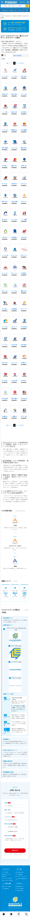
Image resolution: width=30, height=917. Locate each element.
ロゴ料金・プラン (13, 10)
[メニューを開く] (2, 2)
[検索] (27, 5)
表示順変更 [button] (18, 55)
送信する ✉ (15, 850)
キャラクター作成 (7, 878)
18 (20, 63)
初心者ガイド (20, 886)
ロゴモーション (21, 10)
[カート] (27, 2)
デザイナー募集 (7, 886)
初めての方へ (5, 10)
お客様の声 (6, 888)
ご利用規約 (20, 874)
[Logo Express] (11, 2)
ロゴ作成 (6, 872)
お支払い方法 (20, 872)
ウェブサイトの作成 (8, 880)
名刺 (27, 10)
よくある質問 (20, 888)
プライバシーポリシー (9, 854)
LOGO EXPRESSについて (23, 879)
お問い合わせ (20, 890)
